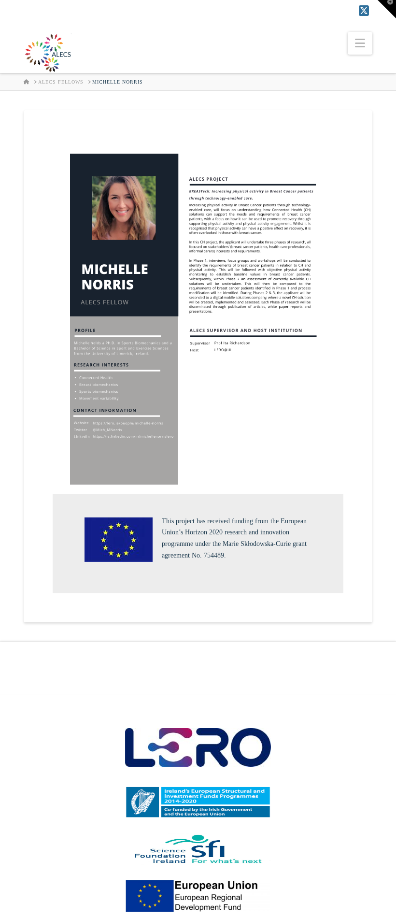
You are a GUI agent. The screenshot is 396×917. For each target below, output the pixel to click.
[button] (360, 43)
